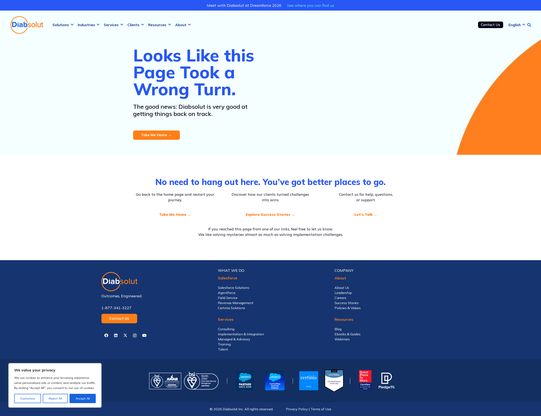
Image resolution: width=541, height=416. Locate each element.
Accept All (83, 398)
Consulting (226, 329)
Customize (27, 398)
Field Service (228, 298)
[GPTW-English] (364, 380)
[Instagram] (134, 335)
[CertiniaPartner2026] (308, 380)
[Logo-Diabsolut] (27, 24)
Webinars (342, 339)
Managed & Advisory (234, 339)
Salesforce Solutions (233, 287)
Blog (338, 329)
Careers (340, 298)
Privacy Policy (297, 409)
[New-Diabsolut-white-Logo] (153, 281)
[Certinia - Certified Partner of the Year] (334, 381)
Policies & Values (348, 308)
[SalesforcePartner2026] (245, 380)
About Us (342, 287)
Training (224, 344)
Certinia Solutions (231, 308)
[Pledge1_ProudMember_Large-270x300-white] (387, 381)
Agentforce (226, 293)
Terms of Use (321, 409)
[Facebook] (106, 335)
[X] (125, 335)
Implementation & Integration (241, 334)
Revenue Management (235, 303)
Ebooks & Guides (348, 334)
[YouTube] (144, 335)
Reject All (55, 398)
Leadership (343, 293)
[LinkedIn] (115, 335)
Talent (223, 349)
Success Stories (347, 303)
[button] (72, 25)
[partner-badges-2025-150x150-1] (274, 380)
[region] (54, 385)
